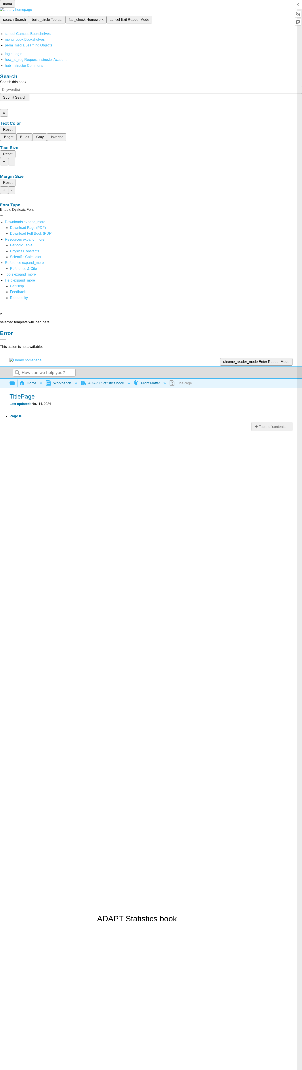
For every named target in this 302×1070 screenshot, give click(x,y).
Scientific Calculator (25, 257)
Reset (7, 129)
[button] (18, 292)
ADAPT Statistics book (106, 383)
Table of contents (272, 427)
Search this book (13, 82)
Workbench (62, 383)
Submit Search (14, 97)
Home (31, 383)
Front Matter (150, 383)
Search (17, 373)
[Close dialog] (3, 339)
